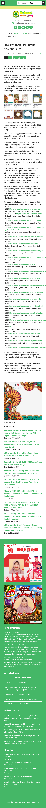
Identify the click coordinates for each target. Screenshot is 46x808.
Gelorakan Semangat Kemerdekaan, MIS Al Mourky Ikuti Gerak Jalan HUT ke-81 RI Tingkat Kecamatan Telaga (22, 433)
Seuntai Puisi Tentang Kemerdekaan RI (18, 776)
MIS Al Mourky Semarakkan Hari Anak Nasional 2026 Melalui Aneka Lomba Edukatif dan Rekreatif (23, 493)
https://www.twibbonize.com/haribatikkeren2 (26, 292)
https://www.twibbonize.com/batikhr (22, 264)
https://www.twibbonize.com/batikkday (23, 244)
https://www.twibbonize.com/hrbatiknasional (26, 306)
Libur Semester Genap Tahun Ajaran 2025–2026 (21, 634)
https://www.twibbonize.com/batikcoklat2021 (26, 237)
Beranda (18, 34)
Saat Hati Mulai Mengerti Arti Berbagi (17, 762)
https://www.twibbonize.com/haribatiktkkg (25, 278)
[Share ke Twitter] (15, 58)
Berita (25, 34)
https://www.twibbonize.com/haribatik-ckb (25, 299)
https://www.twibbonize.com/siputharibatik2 (26, 313)
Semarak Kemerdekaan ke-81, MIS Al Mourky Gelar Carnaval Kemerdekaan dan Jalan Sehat (21, 444)
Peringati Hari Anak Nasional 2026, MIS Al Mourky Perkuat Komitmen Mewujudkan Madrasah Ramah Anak (21, 505)
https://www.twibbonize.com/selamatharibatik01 (27, 285)
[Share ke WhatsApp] (19, 57)
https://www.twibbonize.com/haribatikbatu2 (25, 221)
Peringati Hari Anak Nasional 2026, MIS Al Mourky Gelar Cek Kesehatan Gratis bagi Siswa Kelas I (21, 482)
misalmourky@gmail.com (24, 23)
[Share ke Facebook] (10, 58)
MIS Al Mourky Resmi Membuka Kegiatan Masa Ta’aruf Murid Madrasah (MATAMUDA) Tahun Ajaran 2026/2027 (23, 528)
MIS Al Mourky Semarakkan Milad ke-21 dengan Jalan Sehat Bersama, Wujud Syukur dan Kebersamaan (22, 516)
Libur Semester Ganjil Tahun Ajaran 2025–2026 (21, 647)
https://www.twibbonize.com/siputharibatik (25, 341)
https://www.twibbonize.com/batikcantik (24, 327)
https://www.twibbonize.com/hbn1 (29, 214)
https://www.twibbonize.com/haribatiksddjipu (26, 251)
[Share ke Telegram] (23, 58)
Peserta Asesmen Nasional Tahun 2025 (18, 660)
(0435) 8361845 (24, 21)
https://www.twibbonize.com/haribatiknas (25, 209)
